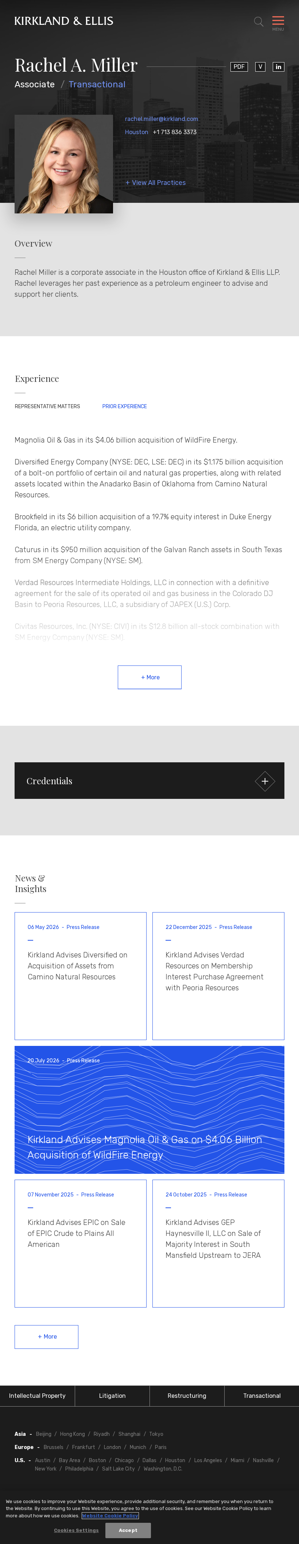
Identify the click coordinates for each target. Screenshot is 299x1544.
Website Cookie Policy (110, 1515)
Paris (161, 1447)
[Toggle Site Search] (258, 21)
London (112, 1447)
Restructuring (187, 1395)
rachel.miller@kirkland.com (161, 118)
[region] (149, 1517)
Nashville (263, 1460)
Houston (136, 132)
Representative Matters (47, 406)
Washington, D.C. (163, 1469)
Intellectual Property (37, 1395)
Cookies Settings (76, 1530)
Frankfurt (83, 1447)
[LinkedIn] (278, 67)
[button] (149, 780)
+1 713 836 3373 (175, 132)
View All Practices (159, 183)
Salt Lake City (118, 1469)
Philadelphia (79, 1469)
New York (46, 1469)
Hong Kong (72, 1434)
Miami (237, 1460)
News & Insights (30, 883)
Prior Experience (124, 406)
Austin (42, 1460)
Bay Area (69, 1460)
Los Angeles (208, 1460)
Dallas (149, 1460)
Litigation (112, 1395)
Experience (37, 378)
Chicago (124, 1460)
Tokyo (156, 1434)
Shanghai (129, 1434)
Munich (138, 1447)
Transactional (97, 84)
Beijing (43, 1434)
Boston (97, 1460)
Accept (128, 1530)
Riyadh (102, 1434)
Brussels (53, 1447)
